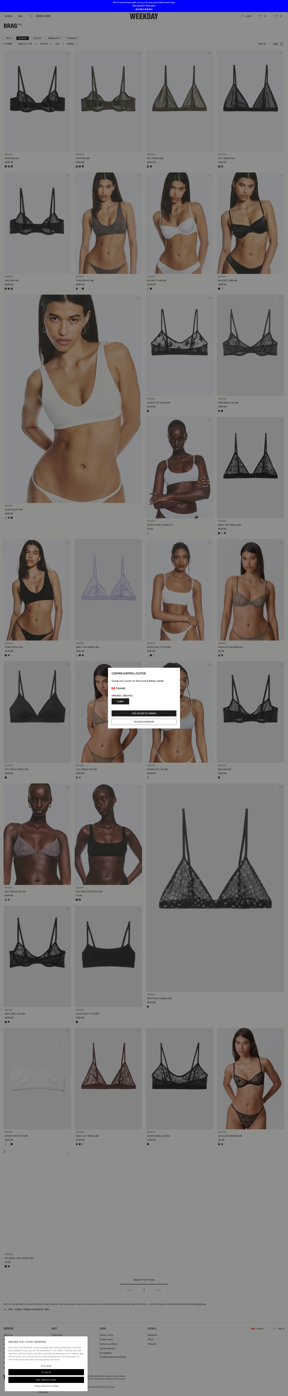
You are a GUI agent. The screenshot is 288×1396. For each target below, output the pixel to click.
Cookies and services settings (46, 1386)
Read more (46, 1366)
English (120, 701)
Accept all (46, 1372)
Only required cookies (46, 1380)
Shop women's (138, 6)
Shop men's (150, 6)
